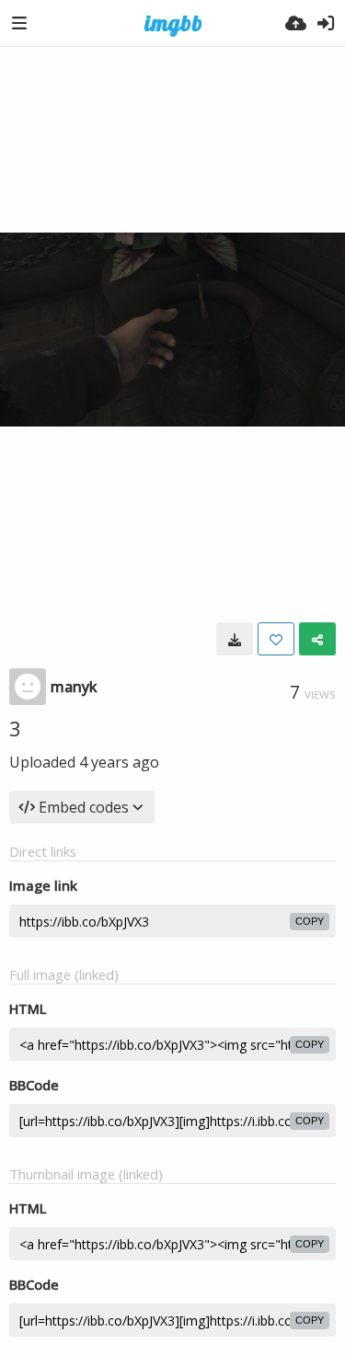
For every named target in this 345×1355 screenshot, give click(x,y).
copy (309, 921)
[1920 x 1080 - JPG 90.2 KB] (234, 638)
